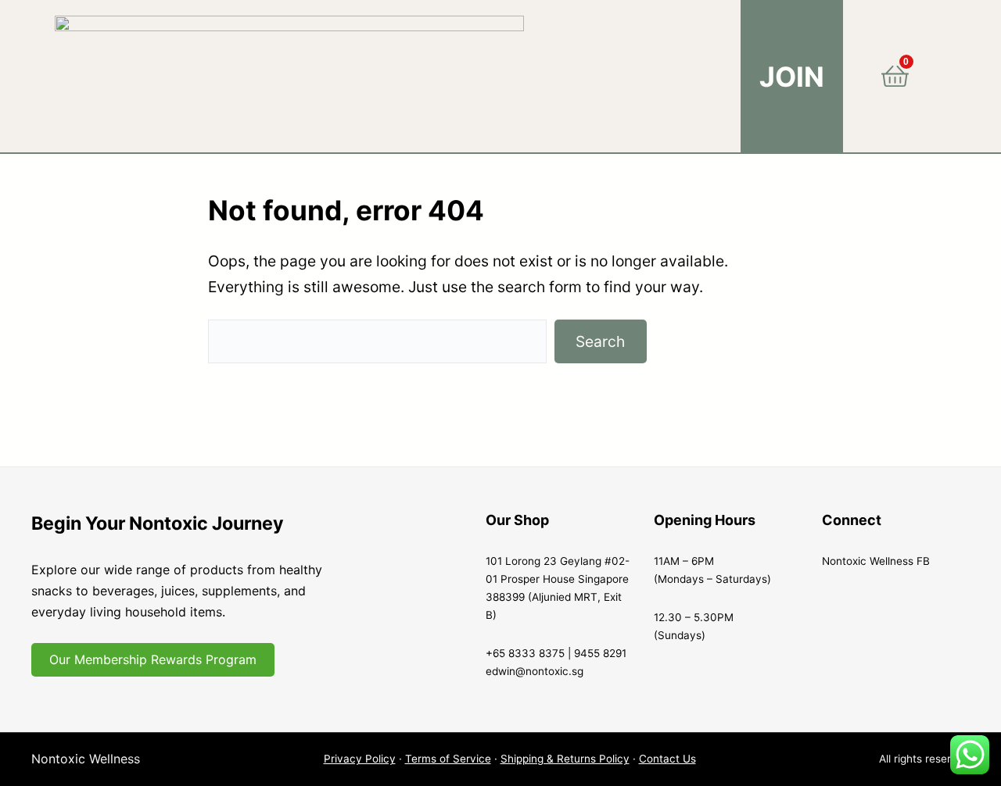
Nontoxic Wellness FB (876, 561)
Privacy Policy (360, 758)
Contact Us (667, 758)
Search (600, 341)
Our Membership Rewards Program (153, 659)
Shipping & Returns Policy (565, 758)
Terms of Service (448, 758)
